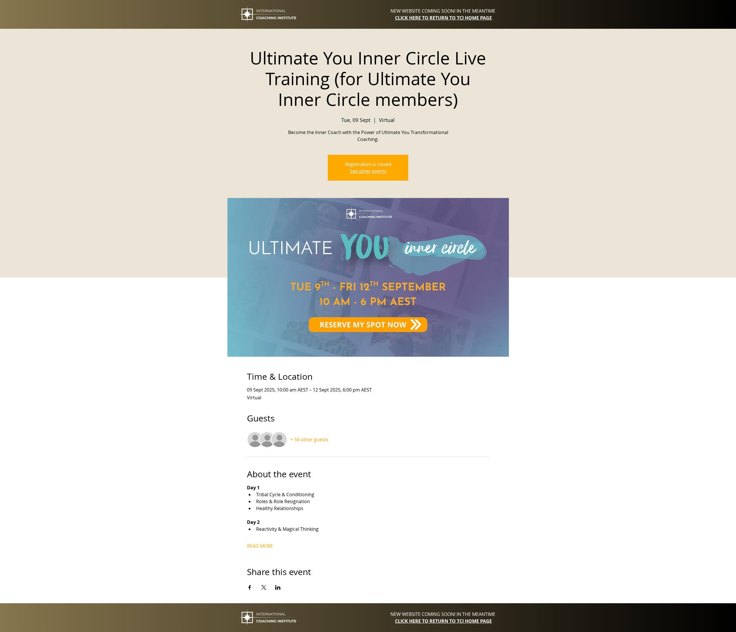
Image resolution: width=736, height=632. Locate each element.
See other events (368, 171)
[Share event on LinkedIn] (278, 587)
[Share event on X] (264, 587)
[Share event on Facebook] (249, 587)
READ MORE (260, 546)
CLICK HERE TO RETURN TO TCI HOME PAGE (443, 18)
